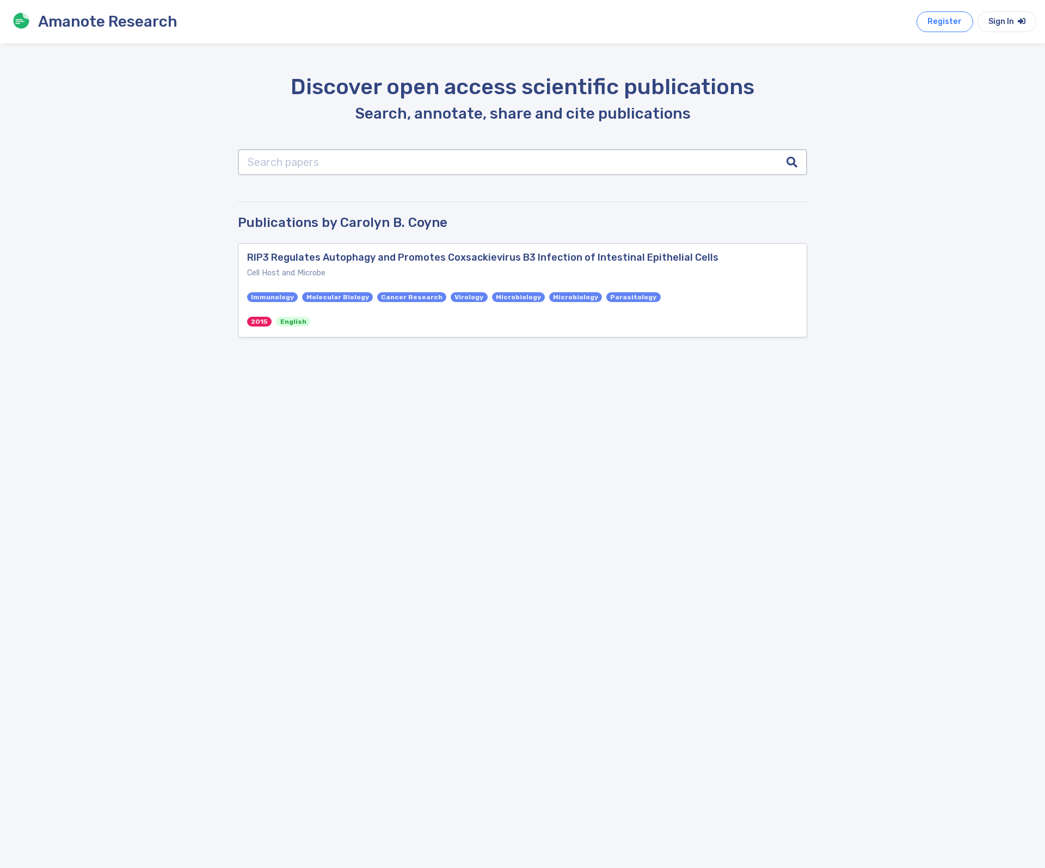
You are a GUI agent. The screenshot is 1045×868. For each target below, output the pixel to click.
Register (944, 21)
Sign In (1002, 21)
